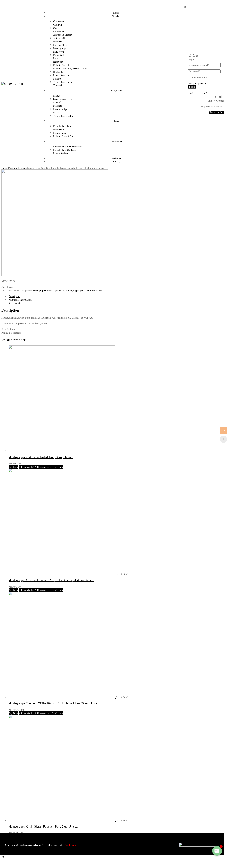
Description (14, 296)
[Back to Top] (2, 857)
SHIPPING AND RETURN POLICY (192, 837)
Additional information (20, 299)
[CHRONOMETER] (12, 84)
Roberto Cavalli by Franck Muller (70, 68)
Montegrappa (20, 167)
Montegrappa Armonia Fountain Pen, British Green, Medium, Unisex (51, 580)
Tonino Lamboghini (63, 82)
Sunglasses (116, 90)
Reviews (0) (15, 303)
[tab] (117, 296)
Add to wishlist (26, 467)
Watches (116, 16)
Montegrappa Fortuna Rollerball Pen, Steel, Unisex (41, 457)
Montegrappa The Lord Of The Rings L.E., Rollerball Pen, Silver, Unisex (54, 703)
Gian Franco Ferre (62, 99)
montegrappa (72, 290)
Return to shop (216, 112)
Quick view (57, 467)
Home (4, 167)
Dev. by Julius (71, 845)
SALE (116, 161)
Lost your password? (198, 83)
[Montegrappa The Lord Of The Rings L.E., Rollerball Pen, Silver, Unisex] (62, 697)
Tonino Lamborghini (63, 115)
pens (82, 290)
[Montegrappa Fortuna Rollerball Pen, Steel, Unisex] (62, 451)
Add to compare (42, 467)
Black (61, 290)
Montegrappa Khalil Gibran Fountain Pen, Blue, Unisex (43, 826)
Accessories (116, 141)
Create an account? (197, 93)
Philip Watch (59, 55)
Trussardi (57, 85)
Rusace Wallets (60, 153)
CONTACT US (85, 837)
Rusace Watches (61, 75)
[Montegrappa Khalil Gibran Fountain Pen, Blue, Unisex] (62, 820)
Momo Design (60, 109)
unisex (99, 290)
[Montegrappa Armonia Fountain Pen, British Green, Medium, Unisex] (62, 574)
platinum (90, 290)
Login (192, 87)
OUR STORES (139, 837)
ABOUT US (32, 837)
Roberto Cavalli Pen (63, 136)
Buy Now (13, 467)
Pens (116, 121)
